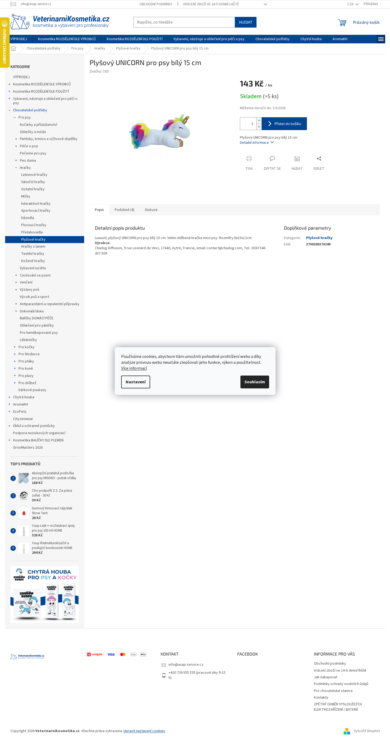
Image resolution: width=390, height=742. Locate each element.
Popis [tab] (99, 210)
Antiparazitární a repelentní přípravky (49, 304)
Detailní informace (254, 142)
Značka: (99, 71)
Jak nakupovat (325, 677)
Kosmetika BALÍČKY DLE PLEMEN (38, 440)
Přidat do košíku (287, 123)
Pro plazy (26, 375)
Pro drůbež (27, 383)
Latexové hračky (34, 174)
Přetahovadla (32, 232)
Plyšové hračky (33, 239)
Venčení (26, 282)
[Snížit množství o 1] (259, 127)
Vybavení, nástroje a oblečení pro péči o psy (45, 101)
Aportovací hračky (35, 210)
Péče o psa (29, 146)
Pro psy (24, 117)
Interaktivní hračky (36, 203)
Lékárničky (28, 340)
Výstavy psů (29, 289)
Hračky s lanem (33, 246)
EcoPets (20, 411)
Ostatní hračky (32, 189)
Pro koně (25, 368)
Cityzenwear (23, 419)
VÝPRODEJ (21, 77)
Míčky (25, 196)
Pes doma (28, 160)
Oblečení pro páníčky (37, 325)
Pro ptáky (26, 361)
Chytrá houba (23, 397)
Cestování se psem (35, 275)
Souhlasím (254, 382)
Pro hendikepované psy (39, 332)
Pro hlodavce (29, 354)
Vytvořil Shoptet (367, 731)
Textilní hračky (32, 253)
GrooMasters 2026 (28, 447)
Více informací (134, 368)
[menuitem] (18, 39)
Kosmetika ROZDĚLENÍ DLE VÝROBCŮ (42, 84)
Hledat (245, 22)
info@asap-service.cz (186, 664)
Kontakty (321, 697)
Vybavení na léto (33, 268)
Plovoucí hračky (33, 225)
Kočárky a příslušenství (38, 124)
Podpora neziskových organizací (39, 433)
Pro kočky (26, 347)
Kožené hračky (33, 261)
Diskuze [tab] (151, 210)
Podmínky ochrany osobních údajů (341, 684)
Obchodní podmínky (156, 4)
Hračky (25, 168)
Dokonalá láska (32, 311)
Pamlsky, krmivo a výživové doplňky (48, 139)
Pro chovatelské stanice (333, 691)
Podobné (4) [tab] (124, 210)
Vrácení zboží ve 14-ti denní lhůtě (211, 4)
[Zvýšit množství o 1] (259, 121)
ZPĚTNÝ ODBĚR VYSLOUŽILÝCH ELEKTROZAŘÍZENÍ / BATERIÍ (338, 707)
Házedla (27, 218)
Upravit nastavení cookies (144, 731)
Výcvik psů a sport (34, 297)
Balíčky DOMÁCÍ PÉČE (36, 318)
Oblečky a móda (33, 132)
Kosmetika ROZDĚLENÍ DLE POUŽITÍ (41, 91)
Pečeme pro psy (33, 153)
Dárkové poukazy (32, 390)
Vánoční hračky (33, 182)
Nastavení (136, 382)
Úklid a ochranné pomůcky (34, 426)
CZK (350, 4)
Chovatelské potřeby (30, 110)
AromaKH (20, 404)
